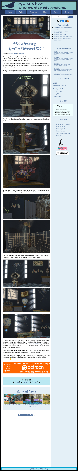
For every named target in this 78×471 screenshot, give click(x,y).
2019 (26, 382)
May (17, 382)
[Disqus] (26, 443)
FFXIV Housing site (35, 344)
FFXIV (35, 382)
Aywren (21, 53)
